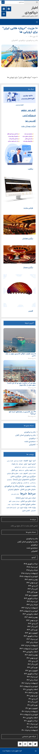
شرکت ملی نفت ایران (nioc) (26, 498)
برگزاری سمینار (28, 267)
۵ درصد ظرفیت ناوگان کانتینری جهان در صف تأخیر (20, 355)
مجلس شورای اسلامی (28, 504)
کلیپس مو (30, 121)
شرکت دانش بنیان (15, 494)
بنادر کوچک (14, 464)
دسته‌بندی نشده (30, 441)
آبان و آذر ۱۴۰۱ (33, 702)
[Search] (3, 2)
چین (18, 508)
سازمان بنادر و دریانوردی (14, 486)
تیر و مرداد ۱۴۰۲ (32, 676)
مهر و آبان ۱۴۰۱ (32, 705)
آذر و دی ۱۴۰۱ (33, 699)
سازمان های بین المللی (28, 489)
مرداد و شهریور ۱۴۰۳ (31, 636)
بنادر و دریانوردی (32, 40)
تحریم (26, 473)
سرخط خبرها (28, 493)
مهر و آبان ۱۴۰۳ (32, 629)
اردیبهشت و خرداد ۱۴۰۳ (29, 645)
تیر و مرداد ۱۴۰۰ (32, 724)
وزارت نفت (32, 507)
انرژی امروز (32, 464)
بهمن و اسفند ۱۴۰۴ (31, 579)
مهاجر (9, 504)
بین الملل (14, 470)
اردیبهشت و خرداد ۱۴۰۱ (30, 711)
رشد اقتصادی (26, 483)
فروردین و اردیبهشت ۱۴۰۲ (29, 686)
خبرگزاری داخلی (16, 476)
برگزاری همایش (27, 238)
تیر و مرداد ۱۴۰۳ (32, 639)
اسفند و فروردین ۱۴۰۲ (30, 651)
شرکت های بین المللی (28, 501)
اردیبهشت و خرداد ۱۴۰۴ (29, 607)
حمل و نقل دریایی (12, 473)
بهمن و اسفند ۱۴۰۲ (31, 655)
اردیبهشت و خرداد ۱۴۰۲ (30, 683)
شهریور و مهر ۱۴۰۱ (31, 708)
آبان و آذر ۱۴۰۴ (33, 589)
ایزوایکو (21, 464)
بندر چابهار (21, 470)
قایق (10, 501)
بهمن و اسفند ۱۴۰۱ (31, 692)
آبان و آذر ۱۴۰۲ (33, 664)
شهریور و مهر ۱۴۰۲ (31, 670)
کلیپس (30, 311)
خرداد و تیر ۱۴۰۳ (32, 642)
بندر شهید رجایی (30, 470)
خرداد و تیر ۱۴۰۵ (32, 570)
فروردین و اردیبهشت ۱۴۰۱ (29, 714)
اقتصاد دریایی (10, 461)
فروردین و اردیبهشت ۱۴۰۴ (29, 611)
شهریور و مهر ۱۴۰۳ (31, 633)
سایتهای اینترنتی (13, 489)
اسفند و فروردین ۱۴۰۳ (30, 614)
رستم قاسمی (33, 483)
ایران (25, 464)
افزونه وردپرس (19, 105)
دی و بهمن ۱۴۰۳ (32, 620)
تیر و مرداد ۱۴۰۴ (32, 601)
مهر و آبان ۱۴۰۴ (32, 592)
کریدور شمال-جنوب (11, 508)
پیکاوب (30, 169)
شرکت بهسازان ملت (28, 126)
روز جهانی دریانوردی (16, 483)
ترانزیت (21, 473)
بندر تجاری (24, 467)
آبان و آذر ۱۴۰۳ (32, 626)
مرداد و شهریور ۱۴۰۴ (31, 598)
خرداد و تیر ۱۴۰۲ (32, 680)
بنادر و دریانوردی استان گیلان (25, 435)
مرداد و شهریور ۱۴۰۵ (31, 563)
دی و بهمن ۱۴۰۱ (32, 695)
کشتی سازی (26, 510)
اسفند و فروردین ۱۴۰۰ (30, 717)
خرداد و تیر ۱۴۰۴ (32, 604)
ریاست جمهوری (30, 486)
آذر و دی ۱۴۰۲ (33, 661)
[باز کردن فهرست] (37, 2)
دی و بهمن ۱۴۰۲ (32, 658)
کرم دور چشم (28, 110)
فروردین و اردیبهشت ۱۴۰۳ (29, 648)
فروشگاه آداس (29, 115)
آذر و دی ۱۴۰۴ (33, 586)
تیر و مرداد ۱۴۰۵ (32, 567)
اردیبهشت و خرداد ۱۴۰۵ (29, 573)
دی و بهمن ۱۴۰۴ (32, 582)
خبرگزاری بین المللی (29, 476)
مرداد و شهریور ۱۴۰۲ (31, 673)
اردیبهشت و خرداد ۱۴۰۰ (30, 730)
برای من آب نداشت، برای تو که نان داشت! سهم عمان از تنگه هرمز (21, 384)
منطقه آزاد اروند (15, 505)
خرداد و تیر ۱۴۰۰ (32, 727)
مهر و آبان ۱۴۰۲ (32, 667)
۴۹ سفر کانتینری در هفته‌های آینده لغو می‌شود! (22, 413)
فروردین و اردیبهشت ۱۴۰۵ (29, 576)
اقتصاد (25, 461)
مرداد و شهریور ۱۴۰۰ (31, 720)
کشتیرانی (15, 40)
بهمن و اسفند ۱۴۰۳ (31, 617)
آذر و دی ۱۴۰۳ (33, 623)
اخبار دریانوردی (31, 10)
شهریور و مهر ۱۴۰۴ (31, 595)
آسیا (34, 461)
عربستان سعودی (16, 501)
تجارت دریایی (32, 473)
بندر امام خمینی (32, 467)
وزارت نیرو (23, 507)
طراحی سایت (28, 208)
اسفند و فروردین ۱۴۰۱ (30, 689)
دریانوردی (22, 40)
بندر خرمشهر (18, 467)
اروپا (30, 460)
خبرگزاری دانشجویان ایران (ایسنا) (24, 479)
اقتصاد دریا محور (18, 461)
